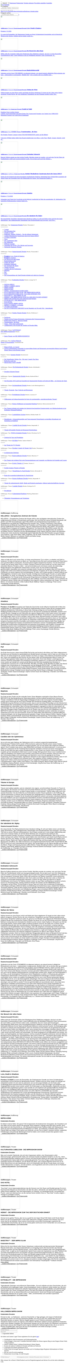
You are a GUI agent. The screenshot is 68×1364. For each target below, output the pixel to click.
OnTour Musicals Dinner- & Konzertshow (11, 341)
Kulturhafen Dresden (18, 280)
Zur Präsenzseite (22, 537)
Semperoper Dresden (17, 225)
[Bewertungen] (4, 253)
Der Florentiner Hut (9, 231)
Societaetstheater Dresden (19, 385)
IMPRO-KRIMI (8, 287)
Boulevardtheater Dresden (19, 455)
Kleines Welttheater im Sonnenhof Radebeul (24, 404)
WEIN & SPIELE (9, 284)
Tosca (6, 239)
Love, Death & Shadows (14, 256)
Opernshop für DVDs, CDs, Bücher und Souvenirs (18, 245)
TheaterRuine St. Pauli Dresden (21, 471)
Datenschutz (19, 3)
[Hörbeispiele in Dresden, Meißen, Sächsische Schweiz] (6, 10)
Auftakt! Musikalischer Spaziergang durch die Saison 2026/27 (21, 236)
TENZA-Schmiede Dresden (19, 433)
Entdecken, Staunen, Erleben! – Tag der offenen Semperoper (21, 234)
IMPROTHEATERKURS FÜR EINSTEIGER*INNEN (20, 298)
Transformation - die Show (11, 322)
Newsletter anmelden (40, 3)
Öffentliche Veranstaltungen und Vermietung (16, 498)
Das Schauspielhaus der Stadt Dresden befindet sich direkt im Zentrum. (24, 275)
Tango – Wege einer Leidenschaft (13, 324)
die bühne (15, 440)
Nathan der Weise (9, 262)
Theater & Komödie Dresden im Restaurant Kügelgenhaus (20, 430)
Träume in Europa (9, 267)
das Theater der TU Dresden (12, 445)
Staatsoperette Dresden (19, 376)
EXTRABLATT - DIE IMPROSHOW (15, 300)
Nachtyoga (7, 317)
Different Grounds (9, 244)
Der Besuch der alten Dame (12, 259)
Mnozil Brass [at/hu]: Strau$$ (12, 362)
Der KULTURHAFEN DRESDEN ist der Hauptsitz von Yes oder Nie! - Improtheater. (28, 308)
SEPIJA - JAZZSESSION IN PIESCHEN (16, 291)
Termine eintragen (29, 3)
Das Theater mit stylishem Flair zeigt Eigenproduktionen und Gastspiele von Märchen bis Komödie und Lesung (35, 460)
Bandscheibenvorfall (10, 261)
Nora (5, 273)
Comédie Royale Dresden (19, 425)
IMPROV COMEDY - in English (13, 305)
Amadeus (10, 258)
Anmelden (49, 3)
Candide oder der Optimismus (12, 269)
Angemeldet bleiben (8, 1333)
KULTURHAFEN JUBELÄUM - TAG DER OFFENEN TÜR (22, 294)
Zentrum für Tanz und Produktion (13, 437)
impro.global (4, 1262)
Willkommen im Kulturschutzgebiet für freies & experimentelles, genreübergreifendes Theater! (30, 399)
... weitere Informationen (8, 537)
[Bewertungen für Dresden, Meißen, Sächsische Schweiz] (10, 10)
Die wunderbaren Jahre (10, 240)
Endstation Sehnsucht (10, 264)
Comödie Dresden (17, 486)
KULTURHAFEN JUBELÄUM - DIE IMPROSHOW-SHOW (22, 292)
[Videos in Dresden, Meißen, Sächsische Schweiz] (5, 10)
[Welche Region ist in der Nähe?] (1, 10)
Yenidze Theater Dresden (19, 313)
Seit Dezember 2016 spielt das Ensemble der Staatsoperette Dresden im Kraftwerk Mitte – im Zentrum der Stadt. (35, 381)
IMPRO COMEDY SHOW (12, 286)
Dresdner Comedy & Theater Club (22, 448)
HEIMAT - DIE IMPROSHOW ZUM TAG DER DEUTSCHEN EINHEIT (25, 297)
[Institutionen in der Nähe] (1, 253)
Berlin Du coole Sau (10, 361)
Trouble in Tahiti (9, 232)
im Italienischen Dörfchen (11, 452)
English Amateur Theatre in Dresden (14, 468)
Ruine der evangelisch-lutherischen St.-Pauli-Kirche (18, 475)
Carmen (6, 229)
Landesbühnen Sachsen (19, 414)
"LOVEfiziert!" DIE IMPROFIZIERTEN (11, 330)
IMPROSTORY (8, 289)
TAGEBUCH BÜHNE (11, 306)
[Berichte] (5, 253)
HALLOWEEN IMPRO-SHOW (13, 303)
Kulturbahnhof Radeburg (19, 493)
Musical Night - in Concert (11, 347)
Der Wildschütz (8, 242)
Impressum (13, 3)
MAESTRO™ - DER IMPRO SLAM (15, 295)
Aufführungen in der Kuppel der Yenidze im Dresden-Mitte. (21, 325)
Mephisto (6, 270)
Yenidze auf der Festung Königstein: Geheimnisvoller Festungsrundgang (24, 319)
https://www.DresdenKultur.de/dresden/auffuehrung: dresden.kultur (19, 11)
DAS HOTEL (8, 302)
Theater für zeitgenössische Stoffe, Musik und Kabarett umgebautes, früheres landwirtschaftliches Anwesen (34, 483)
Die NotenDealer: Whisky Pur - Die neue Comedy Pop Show (21, 359)
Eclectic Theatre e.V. (18, 463)
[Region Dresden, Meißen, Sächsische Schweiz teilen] (8, 10)
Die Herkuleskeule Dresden (20, 367)
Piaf (5, 272)
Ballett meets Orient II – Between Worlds (15, 320)
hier (37, 1336)
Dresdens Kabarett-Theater (11, 371)
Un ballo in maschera (10, 237)
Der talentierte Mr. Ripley (11, 265)
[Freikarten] (3, 10)
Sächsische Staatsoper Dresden (13, 247)
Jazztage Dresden (15, 354)
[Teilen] (3, 253)
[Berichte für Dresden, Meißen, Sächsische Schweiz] (12, 10)
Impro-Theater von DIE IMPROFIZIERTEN (17, 336)
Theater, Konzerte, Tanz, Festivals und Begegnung (18, 390)
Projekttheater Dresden (18, 394)
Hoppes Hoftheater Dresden (20, 478)
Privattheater (7, 490)
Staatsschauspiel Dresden (19, 251)
